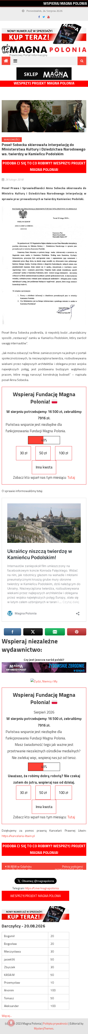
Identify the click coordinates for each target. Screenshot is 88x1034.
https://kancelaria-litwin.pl (18, 836)
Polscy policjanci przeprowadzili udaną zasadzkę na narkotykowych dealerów (65, 867)
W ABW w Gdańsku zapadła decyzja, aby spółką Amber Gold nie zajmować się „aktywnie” (21, 867)
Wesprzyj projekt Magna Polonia (44, 83)
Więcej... (7, 1015)
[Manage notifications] (11, 1022)
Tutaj (71, 477)
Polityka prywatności (55, 1023)
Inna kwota (44, 467)
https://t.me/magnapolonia (42, 888)
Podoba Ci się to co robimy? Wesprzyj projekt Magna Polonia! (44, 166)
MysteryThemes (43, 1028)
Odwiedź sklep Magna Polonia (44, 73)
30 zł (23, 453)
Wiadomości (12, 139)
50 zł (43, 453)
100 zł (63, 453)
